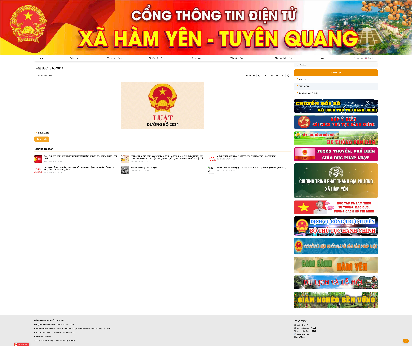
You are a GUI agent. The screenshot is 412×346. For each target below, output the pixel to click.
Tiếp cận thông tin (238, 58)
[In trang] (288, 75)
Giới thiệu (74, 58)
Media (323, 58)
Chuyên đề (196, 58)
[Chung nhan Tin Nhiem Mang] (336, 335)
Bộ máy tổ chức (113, 58)
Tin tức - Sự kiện (156, 58)
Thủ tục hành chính (283, 58)
